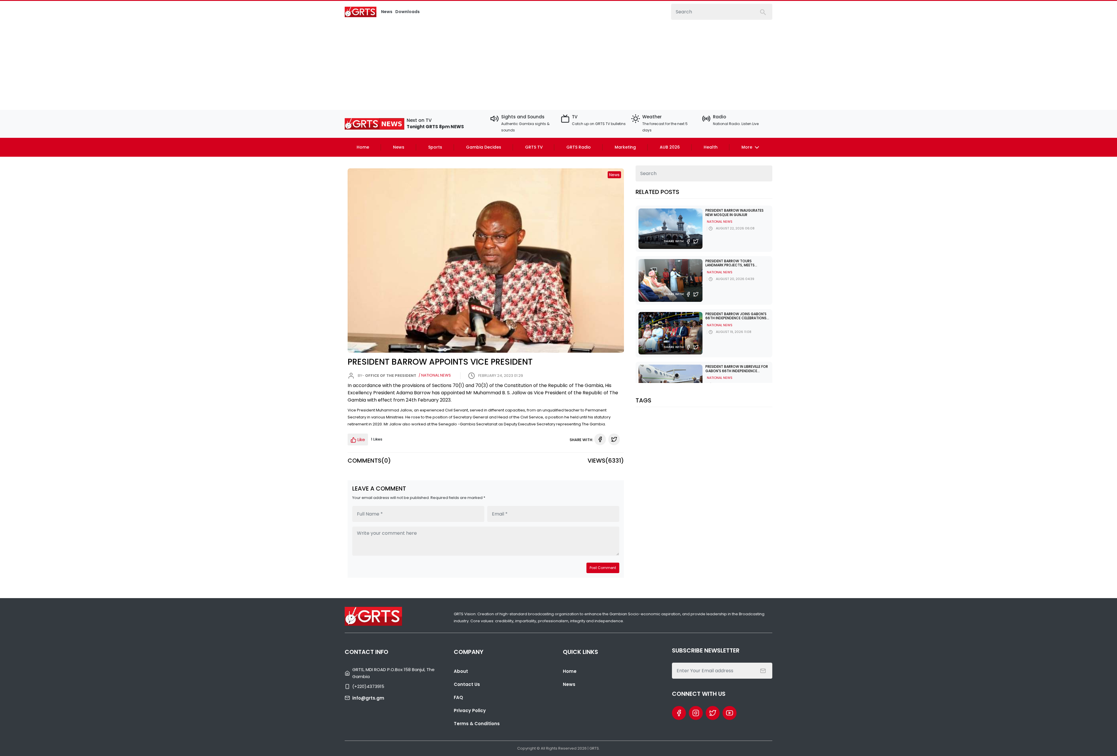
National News (719, 221)
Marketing (625, 147)
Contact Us (467, 684)
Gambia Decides (483, 147)
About (461, 671)
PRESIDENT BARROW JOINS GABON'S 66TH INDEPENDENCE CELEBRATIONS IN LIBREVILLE (735, 318)
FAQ (458, 697)
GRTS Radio (578, 147)
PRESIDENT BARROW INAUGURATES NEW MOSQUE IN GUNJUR (734, 212)
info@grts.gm (368, 698)
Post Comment (603, 567)
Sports (435, 147)
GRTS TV (534, 147)
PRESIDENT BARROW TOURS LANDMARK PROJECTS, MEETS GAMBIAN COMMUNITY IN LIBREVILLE (735, 265)
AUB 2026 (670, 147)
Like (360, 439)
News (398, 147)
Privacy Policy (470, 710)
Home (363, 147)
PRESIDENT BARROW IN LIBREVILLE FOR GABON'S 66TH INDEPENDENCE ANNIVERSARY (736, 370)
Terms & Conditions (477, 724)
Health (711, 147)
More (747, 147)
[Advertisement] (558, 63)
